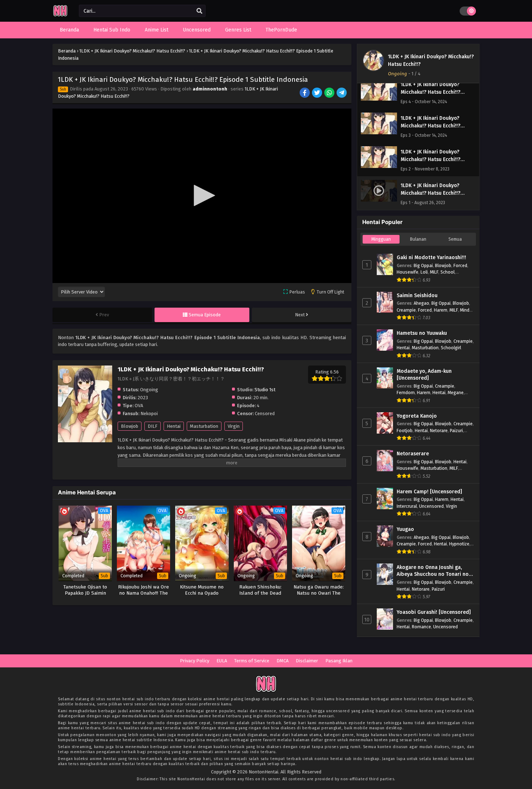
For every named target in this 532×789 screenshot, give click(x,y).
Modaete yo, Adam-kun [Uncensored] (424, 374)
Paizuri (456, 430)
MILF (434, 272)
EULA (221, 660)
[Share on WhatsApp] (329, 93)
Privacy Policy (194, 660)
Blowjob (129, 426)
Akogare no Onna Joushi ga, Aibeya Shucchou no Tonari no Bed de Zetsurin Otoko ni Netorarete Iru (433, 571)
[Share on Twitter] (317, 93)
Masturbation (204, 426)
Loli (424, 272)
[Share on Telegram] (342, 93)
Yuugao (405, 529)
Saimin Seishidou (417, 295)
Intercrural (407, 506)
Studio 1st (264, 389)
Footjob (405, 430)
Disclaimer (307, 660)
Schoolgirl (451, 347)
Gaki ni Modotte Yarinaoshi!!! (431, 257)
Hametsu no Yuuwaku (422, 333)
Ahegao (421, 303)
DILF (152, 426)
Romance (421, 626)
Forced (460, 265)
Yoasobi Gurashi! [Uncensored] (434, 612)
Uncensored (431, 506)
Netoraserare (413, 454)
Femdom (406, 392)
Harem (440, 310)
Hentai (174, 426)
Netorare (439, 430)
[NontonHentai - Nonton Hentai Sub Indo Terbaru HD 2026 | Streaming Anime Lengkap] (60, 15)
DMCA (282, 660)
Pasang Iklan (338, 660)
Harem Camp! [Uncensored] (429, 492)
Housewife (407, 272)
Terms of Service (251, 660)
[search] (199, 11)
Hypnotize (459, 544)
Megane (456, 392)
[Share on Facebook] (305, 93)
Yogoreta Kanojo (417, 416)
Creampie (406, 310)
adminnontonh (210, 89)
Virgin (234, 426)
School (447, 272)
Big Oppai (423, 265)
